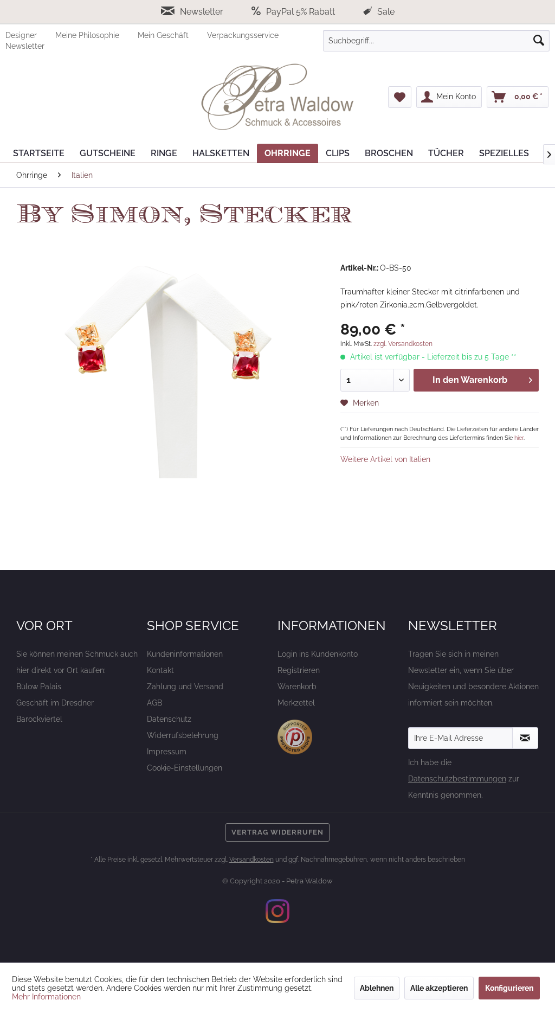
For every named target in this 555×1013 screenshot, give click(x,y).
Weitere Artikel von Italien (385, 459)
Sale (385, 12)
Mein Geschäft (164, 35)
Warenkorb (297, 686)
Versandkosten (251, 859)
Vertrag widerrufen (277, 832)
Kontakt (160, 670)
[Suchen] (539, 41)
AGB (154, 702)
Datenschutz (169, 719)
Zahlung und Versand (185, 686)
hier (519, 437)
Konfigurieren (509, 988)
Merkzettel (296, 702)
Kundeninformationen (185, 654)
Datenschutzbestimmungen (457, 778)
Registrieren (299, 670)
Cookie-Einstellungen (184, 768)
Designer (22, 35)
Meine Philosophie (88, 35)
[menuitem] (30, 35)
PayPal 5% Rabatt (300, 12)
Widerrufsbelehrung (182, 735)
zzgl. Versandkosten (403, 344)
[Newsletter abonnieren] (525, 738)
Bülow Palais (38, 686)
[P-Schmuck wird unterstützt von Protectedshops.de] (295, 737)
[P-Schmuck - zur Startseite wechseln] (277, 97)
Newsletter (201, 12)
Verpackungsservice (243, 35)
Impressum (166, 751)
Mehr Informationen (46, 996)
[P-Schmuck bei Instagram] (277, 911)
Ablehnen (376, 988)
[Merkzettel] (399, 97)
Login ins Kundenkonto (318, 654)
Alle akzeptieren (439, 988)
